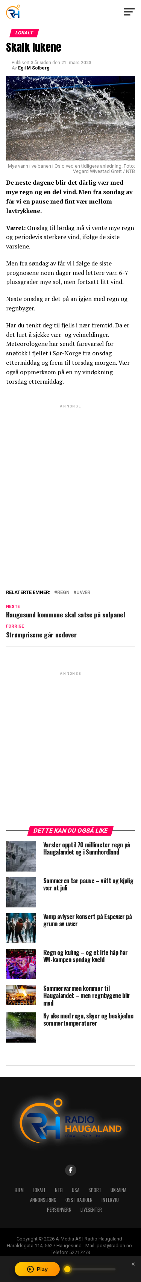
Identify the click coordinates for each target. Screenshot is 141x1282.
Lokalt (39, 1190)
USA (75, 1190)
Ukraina (118, 1190)
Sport (95, 1190)
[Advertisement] (70, 480)
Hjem (19, 1190)
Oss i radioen (78, 1199)
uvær (83, 592)
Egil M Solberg (33, 68)
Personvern (59, 1209)
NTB (59, 1190)
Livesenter (91, 1209)
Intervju (110, 1199)
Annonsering (43, 1199)
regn (63, 592)
